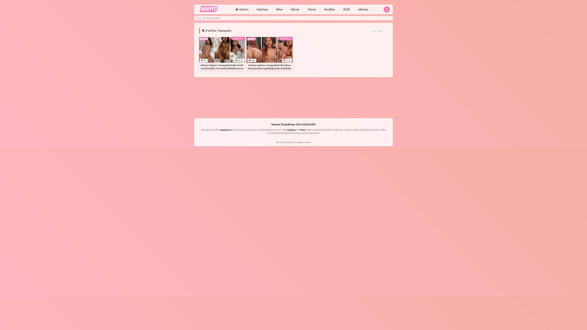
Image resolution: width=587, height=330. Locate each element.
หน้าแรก (243, 9)
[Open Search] (387, 9)
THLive (311, 9)
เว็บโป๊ (346, 9)
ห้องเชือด (329, 9)
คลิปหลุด (363, 9)
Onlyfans (262, 9)
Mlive (279, 9)
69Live (295, 9)
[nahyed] (209, 12)
